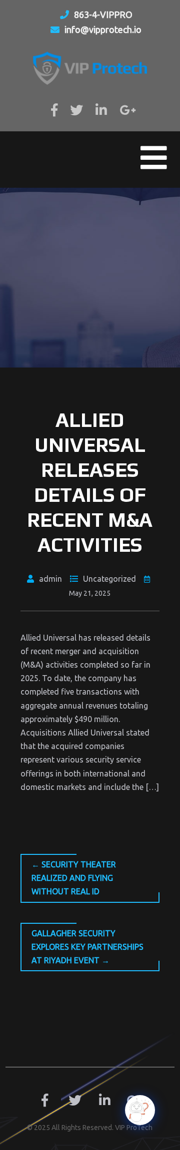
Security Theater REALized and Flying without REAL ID (74, 878)
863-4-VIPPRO (103, 14)
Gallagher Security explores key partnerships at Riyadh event (88, 947)
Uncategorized (109, 578)
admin (50, 578)
